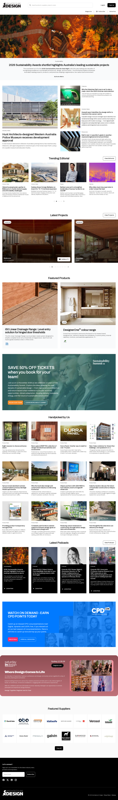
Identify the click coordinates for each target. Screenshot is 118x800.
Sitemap (114, 795)
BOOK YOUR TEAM (15, 402)
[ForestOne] (65, 341)
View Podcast (109, 542)
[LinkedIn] (11, 780)
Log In (103, 5)
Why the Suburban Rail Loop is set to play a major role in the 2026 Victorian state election (98, 90)
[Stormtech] (7, 344)
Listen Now (9, 588)
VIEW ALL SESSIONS (27, 639)
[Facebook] (3, 780)
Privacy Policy (107, 795)
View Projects (109, 215)
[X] (7, 780)
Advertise (112, 11)
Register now (57, 665)
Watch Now (13, 639)
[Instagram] (16, 780)
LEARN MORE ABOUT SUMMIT (36, 402)
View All (59, 748)
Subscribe (101, 11)
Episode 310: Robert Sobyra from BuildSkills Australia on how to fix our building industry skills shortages (44, 572)
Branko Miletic (60, 76)
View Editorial (109, 158)
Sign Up (111, 5)
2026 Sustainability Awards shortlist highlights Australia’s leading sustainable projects (59, 65)
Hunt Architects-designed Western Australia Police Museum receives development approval (29, 137)
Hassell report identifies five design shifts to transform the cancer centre (97, 113)
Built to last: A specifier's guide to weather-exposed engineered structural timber (97, 136)
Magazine (88, 11)
